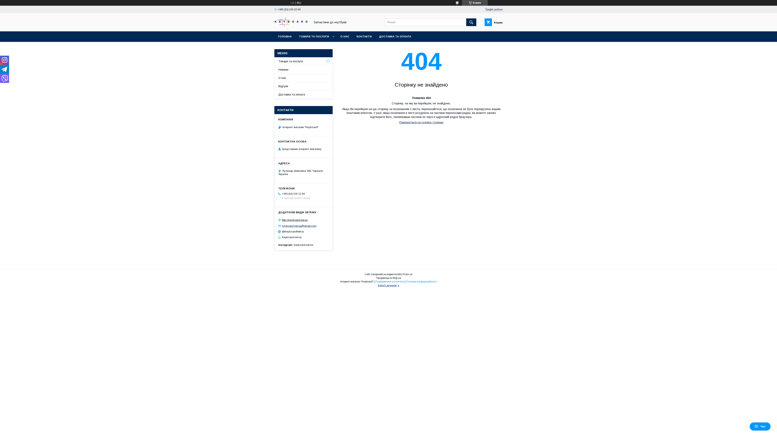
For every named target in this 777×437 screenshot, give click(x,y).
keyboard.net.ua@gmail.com (299, 225)
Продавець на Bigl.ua (388, 278)
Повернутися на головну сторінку (421, 122)
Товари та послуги (314, 36)
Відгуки (283, 86)
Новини (283, 69)
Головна (285, 36)
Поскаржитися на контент (389, 281)
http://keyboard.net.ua (295, 220)
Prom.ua (407, 274)
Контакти (364, 36)
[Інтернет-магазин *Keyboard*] (291, 26)
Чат (763, 426)
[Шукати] (471, 22)
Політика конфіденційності (421, 281)
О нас (344, 36)
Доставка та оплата (395, 36)
